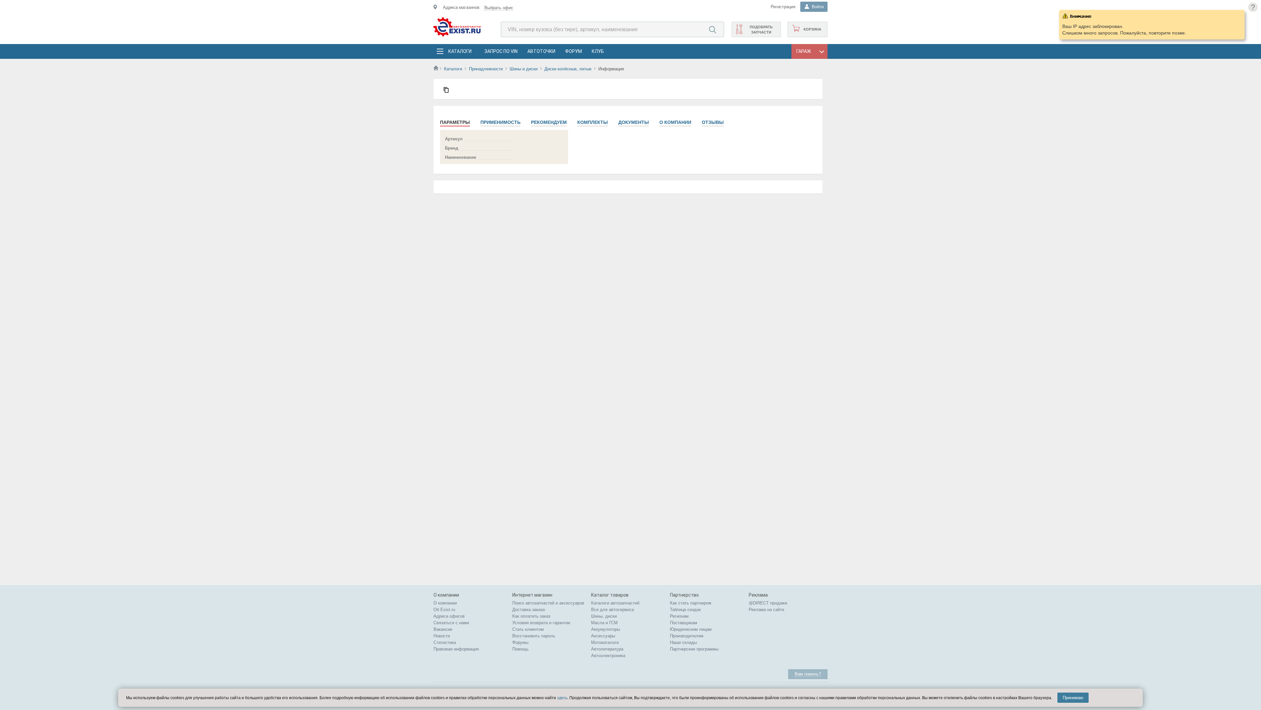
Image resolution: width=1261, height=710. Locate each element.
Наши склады (683, 642)
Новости (441, 635)
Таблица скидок (685, 609)
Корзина (812, 29)
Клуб (598, 51)
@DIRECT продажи (768, 603)
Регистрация (783, 6)
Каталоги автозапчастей (615, 603)
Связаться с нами (451, 622)
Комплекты (592, 122)
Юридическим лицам (691, 629)
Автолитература (607, 649)
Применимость (500, 122)
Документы (633, 122)
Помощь (520, 649)
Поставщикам (683, 622)
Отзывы (713, 122)
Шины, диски (604, 616)
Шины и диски (524, 68)
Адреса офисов (449, 616)
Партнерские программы (694, 649)
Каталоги (459, 51)
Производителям (686, 635)
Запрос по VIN (501, 51)
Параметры (455, 122)
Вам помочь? (808, 674)
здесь (562, 698)
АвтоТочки (541, 51)
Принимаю (1073, 697)
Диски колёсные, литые (567, 68)
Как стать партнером (690, 603)
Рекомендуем (549, 122)
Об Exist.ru (444, 609)
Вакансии (442, 629)
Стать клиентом (528, 629)
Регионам (679, 616)
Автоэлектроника (608, 655)
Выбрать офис (498, 7)
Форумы (520, 642)
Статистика (444, 642)
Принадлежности (486, 68)
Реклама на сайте (766, 609)
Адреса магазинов (461, 7)
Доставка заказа (528, 609)
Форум (573, 51)
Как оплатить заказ (531, 616)
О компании (675, 122)
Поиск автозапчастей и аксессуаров (548, 603)
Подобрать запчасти (761, 29)
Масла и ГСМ (604, 622)
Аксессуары (603, 635)
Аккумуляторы (605, 629)
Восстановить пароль (533, 635)
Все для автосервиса (612, 609)
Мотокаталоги (605, 642)
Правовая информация (456, 649)
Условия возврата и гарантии (541, 622)
